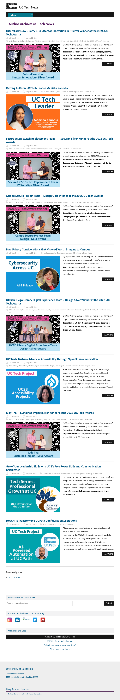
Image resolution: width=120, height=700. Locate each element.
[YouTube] (42, 619)
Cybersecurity (25, 149)
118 (13, 577)
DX (49, 310)
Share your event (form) (60, 649)
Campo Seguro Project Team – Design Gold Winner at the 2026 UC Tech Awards (55, 195)
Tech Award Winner (59, 41)
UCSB (93, 366)
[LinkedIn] (17, 619)
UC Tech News (14, 38)
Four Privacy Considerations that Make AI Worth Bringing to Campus (48, 249)
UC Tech (80, 41)
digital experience (40, 310)
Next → (19, 577)
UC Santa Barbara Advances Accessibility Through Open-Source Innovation (52, 359)
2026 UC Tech (14, 149)
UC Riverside (71, 41)
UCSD (92, 92)
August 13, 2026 (31, 253)
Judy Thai (47, 419)
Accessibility (13, 366)
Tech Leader (61, 92)
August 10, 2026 (31, 363)
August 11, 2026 (31, 307)
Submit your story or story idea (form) (60, 645)
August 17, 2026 (31, 146)
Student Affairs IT (50, 92)
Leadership (47, 473)
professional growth (78, 473)
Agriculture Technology (26, 41)
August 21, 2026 (31, 38)
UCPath (70, 524)
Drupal (52, 366)
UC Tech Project (100, 41)
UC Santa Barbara (51, 149)
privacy (78, 253)
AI (36, 41)
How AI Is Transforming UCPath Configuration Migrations (41, 520)
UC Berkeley (97, 473)
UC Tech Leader (83, 92)
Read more (108, 64)
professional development (61, 473)
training (89, 473)
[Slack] (26, 619)
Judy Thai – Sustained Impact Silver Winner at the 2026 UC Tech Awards (50, 412)
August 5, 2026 (31, 524)
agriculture (13, 41)
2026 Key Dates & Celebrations (60, 641)
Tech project (59, 366)
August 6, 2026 (31, 473)
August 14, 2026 (31, 199)
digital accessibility (44, 41)
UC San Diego (72, 92)
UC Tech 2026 (89, 41)
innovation (55, 310)
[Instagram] (9, 619)
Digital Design (48, 202)
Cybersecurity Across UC (66, 253)
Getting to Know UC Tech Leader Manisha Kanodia (37, 88)
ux (108, 41)
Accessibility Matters (26, 366)
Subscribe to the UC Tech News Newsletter (25, 694)
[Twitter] (35, 619)
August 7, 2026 (31, 416)
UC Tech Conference (103, 310)
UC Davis (72, 202)
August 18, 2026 (31, 92)
